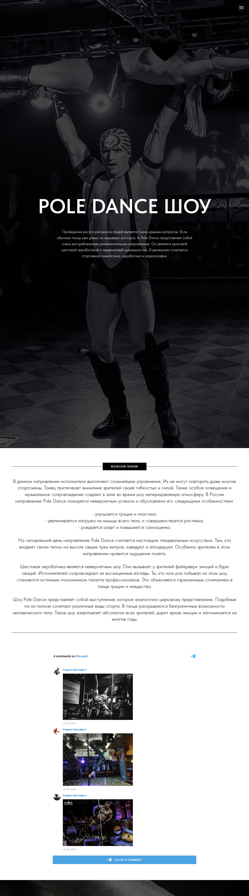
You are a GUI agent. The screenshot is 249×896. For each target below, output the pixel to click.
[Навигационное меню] (241, 7)
